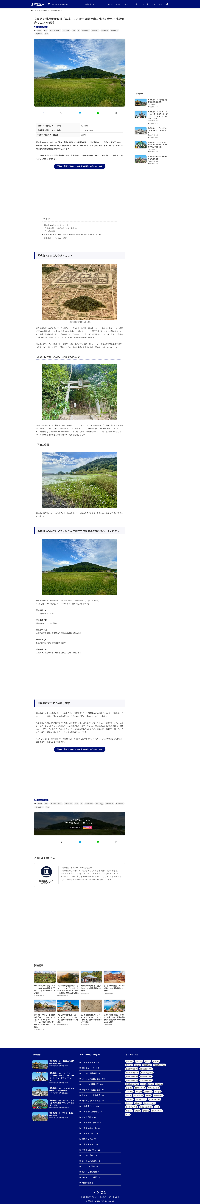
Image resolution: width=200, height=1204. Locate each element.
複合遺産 (158, 1095)
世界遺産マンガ (90, 1062)
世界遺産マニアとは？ (90, 1197)
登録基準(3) (95, 30)
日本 (46, 34)
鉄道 (137, 1065)
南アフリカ (140, 1088)
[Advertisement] (79, 192)
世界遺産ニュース (91, 1128)
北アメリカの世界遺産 (93, 1095)
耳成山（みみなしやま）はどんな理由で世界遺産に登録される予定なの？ (72, 234)
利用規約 (103, 1197)
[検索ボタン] (166, 4)
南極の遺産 (88, 1182)
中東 (139, 1061)
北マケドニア (131, 1107)
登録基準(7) (146, 1076)
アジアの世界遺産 (91, 1073)
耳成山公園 (51, 231)
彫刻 (147, 1061)
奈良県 (39, 30)
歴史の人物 (89, 1117)
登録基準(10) (132, 1084)
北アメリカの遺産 (91, 1171)
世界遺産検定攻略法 (91, 1122)
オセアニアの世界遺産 (93, 1089)
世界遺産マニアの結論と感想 (55, 238)
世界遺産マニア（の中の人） (46, 881)
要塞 (129, 1111)
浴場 (137, 1111)
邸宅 (129, 1065)
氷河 (158, 1092)
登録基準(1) (159, 1065)
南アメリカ (153, 1088)
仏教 (129, 1099)
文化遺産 (141, 1099)
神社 (45, 30)
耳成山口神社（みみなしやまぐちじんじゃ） (63, 228)
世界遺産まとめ (90, 1106)
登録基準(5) (114, 30)
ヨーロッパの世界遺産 (93, 1078)
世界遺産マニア (40, 4)
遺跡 (73, 30)
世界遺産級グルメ (91, 1149)
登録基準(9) (146, 1080)
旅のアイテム (89, 1139)
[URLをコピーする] (116, 113)
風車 (148, 1095)
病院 (128, 1095)
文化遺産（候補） (55, 30)
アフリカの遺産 (90, 1166)
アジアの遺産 (89, 1155)
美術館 (148, 1092)
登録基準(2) (85, 30)
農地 (139, 1092)
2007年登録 (66, 30)
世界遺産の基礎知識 (92, 1111)
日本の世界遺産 (42, 27)
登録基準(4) (105, 30)
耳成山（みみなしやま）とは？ (56, 225)
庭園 (156, 1061)
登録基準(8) (132, 1080)
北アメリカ (149, 1103)
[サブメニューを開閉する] (118, 1073)
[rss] (105, 1192)
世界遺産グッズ (90, 1144)
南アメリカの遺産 (91, 1177)
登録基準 (147, 1065)
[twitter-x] (98, 1192)
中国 (129, 1061)
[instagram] (101, 1192)
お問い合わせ (112, 1197)
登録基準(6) (39, 34)
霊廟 (146, 1111)
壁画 (129, 1103)
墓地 (138, 1103)
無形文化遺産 (146, 1107)
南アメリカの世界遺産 (93, 1100)
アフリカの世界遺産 (92, 1084)
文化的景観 (154, 1099)
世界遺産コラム (90, 1133)
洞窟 (129, 1088)
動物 (159, 1084)
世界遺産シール (90, 1067)
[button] (43, 113)
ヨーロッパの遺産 (91, 1160)
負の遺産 (138, 1095)
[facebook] (94, 1192)
